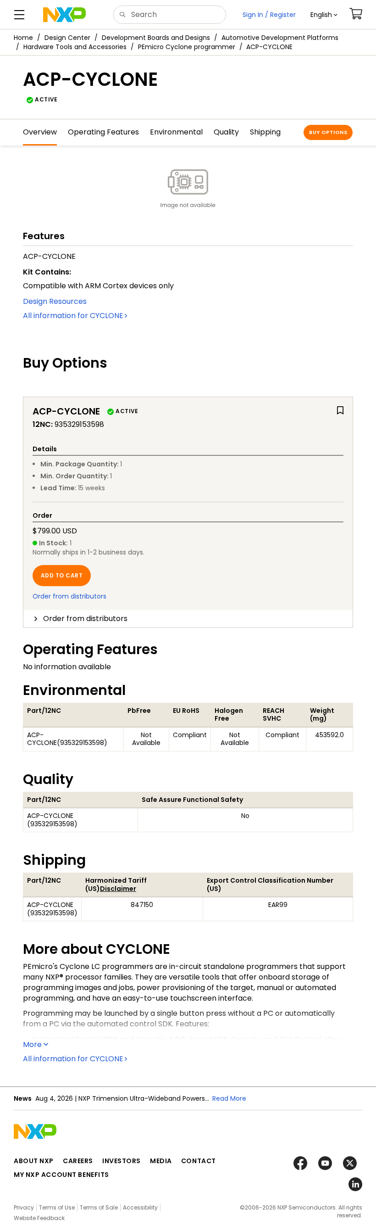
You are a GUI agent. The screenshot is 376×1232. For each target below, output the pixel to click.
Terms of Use (57, 1207)
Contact (198, 1160)
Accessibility (140, 1207)
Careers (78, 1160)
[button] (324, 14)
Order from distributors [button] (85, 618)
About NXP (34, 1160)
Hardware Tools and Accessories (75, 46)
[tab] (188, 618)
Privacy (24, 1207)
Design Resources (55, 301)
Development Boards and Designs (156, 37)
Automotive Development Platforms (279, 37)
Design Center (67, 37)
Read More (229, 1098)
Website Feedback (39, 1218)
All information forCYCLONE (73, 315)
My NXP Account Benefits (61, 1174)
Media (161, 1160)
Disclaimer (118, 888)
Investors (121, 1160)
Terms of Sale (99, 1207)
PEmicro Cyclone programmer (186, 46)
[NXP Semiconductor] (64, 14)
